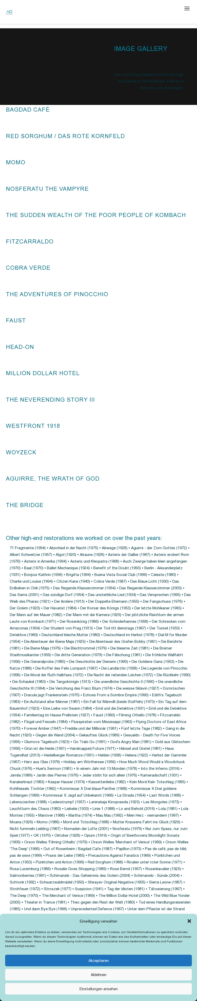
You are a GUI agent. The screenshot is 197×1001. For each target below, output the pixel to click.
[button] (189, 921)
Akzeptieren (98, 960)
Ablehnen (98, 974)
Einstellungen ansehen (99, 989)
